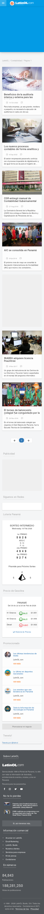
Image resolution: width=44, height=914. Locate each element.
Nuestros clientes (12, 848)
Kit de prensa (11, 856)
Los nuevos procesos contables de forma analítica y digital (21, 148)
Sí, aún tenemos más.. (22, 823)
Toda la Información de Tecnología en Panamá (23, 709)
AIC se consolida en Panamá (20, 250)
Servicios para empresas (15, 852)
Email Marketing (12, 841)
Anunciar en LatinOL (14, 838)
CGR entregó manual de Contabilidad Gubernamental (20, 200)
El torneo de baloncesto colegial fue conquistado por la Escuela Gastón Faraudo (22, 412)
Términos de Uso (22, 909)
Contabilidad (16, 60)
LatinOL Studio (11, 845)
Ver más (17, 664)
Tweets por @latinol (10, 742)
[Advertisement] (22, 29)
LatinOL (5, 60)
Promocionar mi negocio (22, 726)
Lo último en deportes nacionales (23, 673)
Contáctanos (11, 859)
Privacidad (35, 909)
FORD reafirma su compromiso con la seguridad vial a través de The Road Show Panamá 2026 (26, 813)
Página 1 (28, 60)
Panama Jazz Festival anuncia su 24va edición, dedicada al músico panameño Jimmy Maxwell (25, 805)
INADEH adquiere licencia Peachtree (18, 359)
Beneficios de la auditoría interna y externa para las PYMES (18, 96)
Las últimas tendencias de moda (25, 654)
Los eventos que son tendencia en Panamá (23, 691)
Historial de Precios (23, 632)
